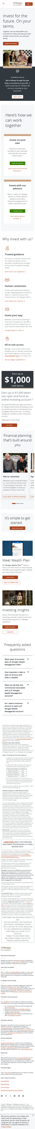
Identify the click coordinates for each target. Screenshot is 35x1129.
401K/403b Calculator (24, 1009)
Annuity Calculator (15, 1012)
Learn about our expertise (14, 272)
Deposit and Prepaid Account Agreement (12, 1090)
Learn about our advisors (14, 301)
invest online (15, 962)
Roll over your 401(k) (25, 1029)
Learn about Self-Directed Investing (17, 169)
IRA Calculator (11, 1007)
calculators (6, 1002)
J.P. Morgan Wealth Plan (24, 1058)
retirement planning (6, 1028)
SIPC (2, 905)
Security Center (5, 1087)
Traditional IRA (11, 1033)
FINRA (28, 903)
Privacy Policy (6, 1127)
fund (5, 985)
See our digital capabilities (14, 360)
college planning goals (27, 1049)
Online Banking (5, 1081)
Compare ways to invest (13, 330)
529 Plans (3, 1047)
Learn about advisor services (17, 217)
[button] (33, 1115)
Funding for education (7, 1043)
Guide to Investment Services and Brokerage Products (16, 856)
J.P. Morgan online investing (14, 988)
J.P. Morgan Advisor (14, 972)
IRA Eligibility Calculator (14, 1015)
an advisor (22, 960)
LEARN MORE (9, 842)
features (16, 991)
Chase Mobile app (12, 356)
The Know (7, 1072)
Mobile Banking (5, 1084)
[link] (2, 1096)
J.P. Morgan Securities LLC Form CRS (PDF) (15, 854)
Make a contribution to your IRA (16, 83)
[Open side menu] (3, 3)
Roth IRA (20, 1033)
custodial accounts (12, 1047)
